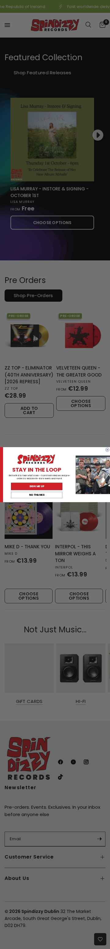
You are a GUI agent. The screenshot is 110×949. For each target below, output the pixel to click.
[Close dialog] (107, 449)
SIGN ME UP (36, 486)
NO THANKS (37, 495)
